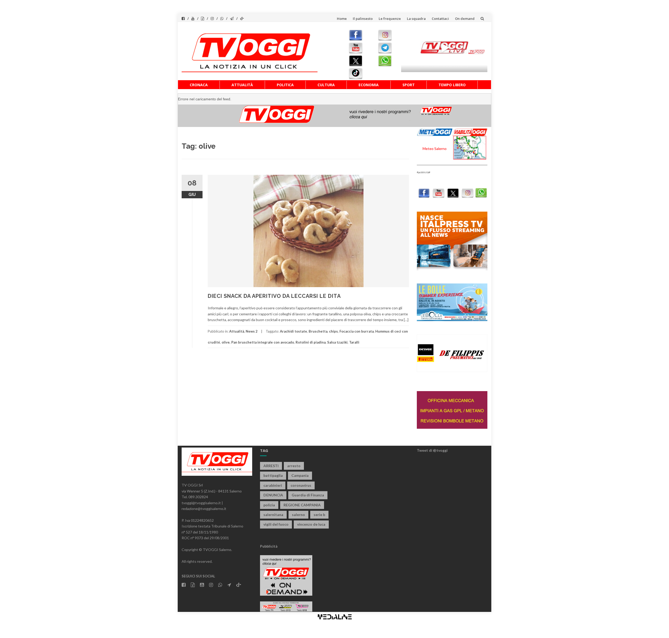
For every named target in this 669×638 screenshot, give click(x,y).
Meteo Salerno (435, 148)
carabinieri (272, 485)
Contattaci (440, 18)
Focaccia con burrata (356, 331)
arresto (294, 465)
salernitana (273, 514)
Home (342, 18)
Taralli (354, 342)
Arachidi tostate (293, 331)
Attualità (242, 84)
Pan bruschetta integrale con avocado (262, 342)
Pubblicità (269, 546)
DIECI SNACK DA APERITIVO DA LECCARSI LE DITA (274, 296)
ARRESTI (271, 465)
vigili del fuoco (276, 524)
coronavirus (301, 485)
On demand (465, 18)
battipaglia (273, 475)
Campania (300, 475)
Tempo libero (452, 84)
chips (333, 331)
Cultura (326, 84)
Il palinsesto (363, 18)
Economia (369, 84)
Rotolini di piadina (311, 342)
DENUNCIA (273, 495)
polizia (269, 505)
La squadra (416, 18)
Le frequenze (390, 18)
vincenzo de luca (311, 524)
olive (226, 342)
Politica (285, 84)
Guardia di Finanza (308, 495)
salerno (298, 514)
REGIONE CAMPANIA (302, 505)
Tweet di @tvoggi (432, 450)
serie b (319, 514)
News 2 (252, 331)
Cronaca (199, 84)
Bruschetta (318, 331)
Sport (408, 84)
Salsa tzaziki (337, 342)
